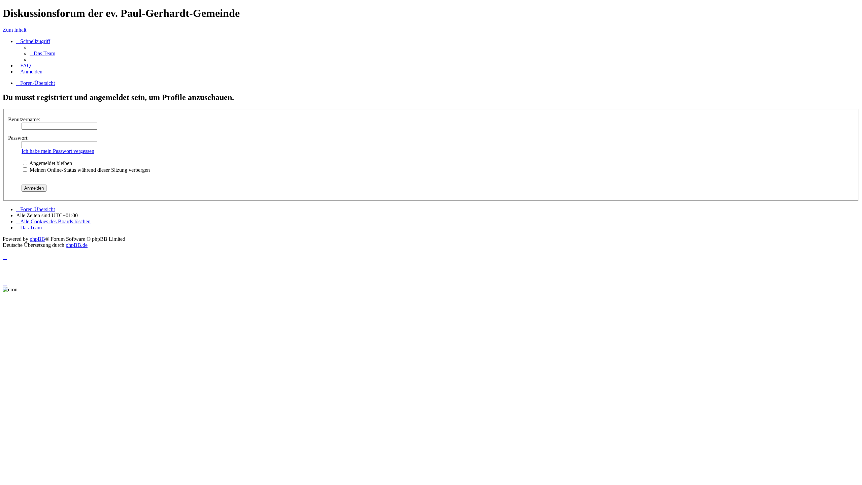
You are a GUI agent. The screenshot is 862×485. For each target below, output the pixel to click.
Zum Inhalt (14, 30)
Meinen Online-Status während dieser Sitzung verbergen (89, 170)
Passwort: (18, 138)
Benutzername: (24, 119)
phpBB (37, 239)
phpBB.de (77, 245)
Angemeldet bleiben (50, 163)
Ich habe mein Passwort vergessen (58, 151)
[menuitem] (42, 53)
